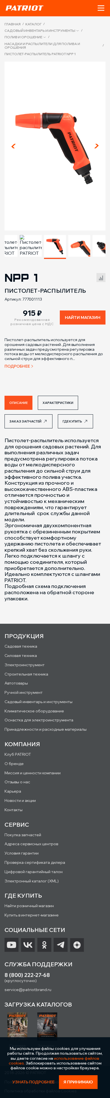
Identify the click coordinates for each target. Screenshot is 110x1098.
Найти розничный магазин (29, 905)
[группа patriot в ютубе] (12, 945)
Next (96, 146)
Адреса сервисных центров (31, 843)
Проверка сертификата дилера (35, 862)
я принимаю (78, 1081)
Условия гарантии (22, 853)
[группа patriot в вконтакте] (28, 945)
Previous (13, 146)
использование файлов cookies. (54, 1061)
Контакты (14, 809)
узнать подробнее (33, 1082)
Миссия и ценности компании (33, 772)
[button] (101, 8)
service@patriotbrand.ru (28, 989)
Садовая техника (21, 646)
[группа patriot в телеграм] (61, 945)
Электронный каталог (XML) (32, 881)
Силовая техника (21, 655)
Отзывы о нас (17, 781)
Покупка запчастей (23, 834)
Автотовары (16, 683)
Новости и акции (20, 800)
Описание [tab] (18, 403)
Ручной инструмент (24, 692)
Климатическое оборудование (34, 711)
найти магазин (82, 317)
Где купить (72, 421)
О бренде (14, 763)
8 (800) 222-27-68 (27, 975)
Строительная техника (26, 674)
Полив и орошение (23, 37)
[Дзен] (77, 945)
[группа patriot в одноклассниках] (44, 945)
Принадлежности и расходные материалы (46, 729)
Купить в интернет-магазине (32, 915)
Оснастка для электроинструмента (39, 720)
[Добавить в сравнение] (100, 276)
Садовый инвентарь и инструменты (40, 30)
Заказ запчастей (25, 421)
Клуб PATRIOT (18, 754)
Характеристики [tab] (58, 403)
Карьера (13, 791)
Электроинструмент (25, 664)
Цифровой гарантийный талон (34, 871)
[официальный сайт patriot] (24, 8)
